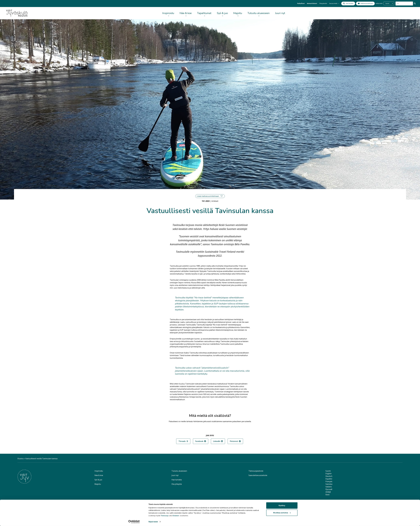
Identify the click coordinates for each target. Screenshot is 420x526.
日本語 (328, 492)
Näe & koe (186, 13)
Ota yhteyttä (177, 484)
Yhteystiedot (323, 3)
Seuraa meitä (333, 3)
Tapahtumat (204, 13)
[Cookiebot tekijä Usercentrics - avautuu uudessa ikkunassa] (134, 521)
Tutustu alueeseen (259, 13)
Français (329, 481)
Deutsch (329, 476)
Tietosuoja (164, 515)
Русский (329, 489)
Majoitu (237, 13)
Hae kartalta (177, 479)
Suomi (328, 471)
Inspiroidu (168, 13)
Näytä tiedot (153, 522)
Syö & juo (222, 13)
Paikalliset (301, 3)
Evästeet (176, 515)
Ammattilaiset (312, 3)
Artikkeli (214, 201)
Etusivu (21, 458)
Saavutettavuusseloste (257, 475)
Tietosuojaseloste (255, 471)
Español (329, 479)
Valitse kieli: (379, 3)
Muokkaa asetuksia (280, 513)
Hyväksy (282, 505)
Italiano (329, 486)
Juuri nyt (280, 13)
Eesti (327, 494)
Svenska (329, 484)
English (329, 473)
